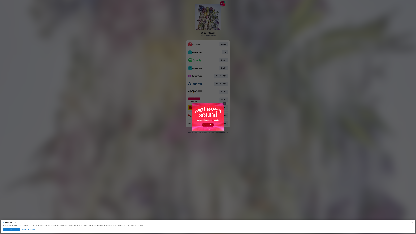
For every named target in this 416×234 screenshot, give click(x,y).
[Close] (412, 222)
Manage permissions (28, 229)
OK (11, 229)
